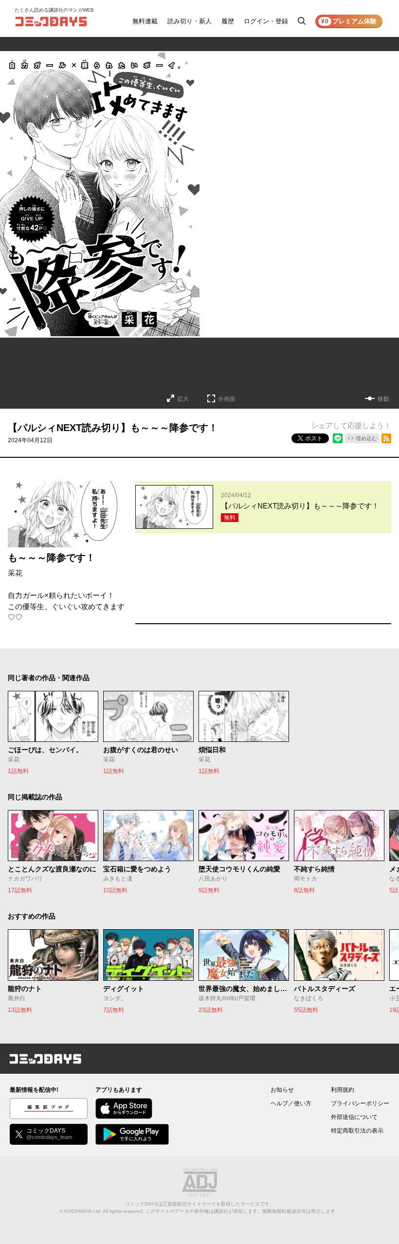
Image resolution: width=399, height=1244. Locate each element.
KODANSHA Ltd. (83, 1211)
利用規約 (342, 1089)
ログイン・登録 (266, 21)
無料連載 (145, 21)
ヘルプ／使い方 (291, 1103)
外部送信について (354, 1117)
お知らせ (282, 1089)
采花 (15, 573)
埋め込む (366, 438)
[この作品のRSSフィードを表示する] (386, 438)
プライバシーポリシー (360, 1103)
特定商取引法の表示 (357, 1130)
